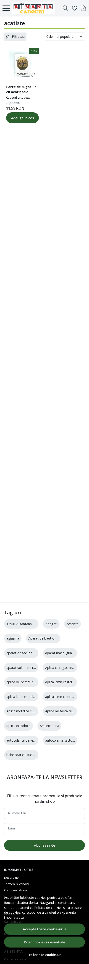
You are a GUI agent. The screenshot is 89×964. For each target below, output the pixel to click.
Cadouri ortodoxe (18, 97)
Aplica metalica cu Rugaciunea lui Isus (34, 711)
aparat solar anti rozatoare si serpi (32, 667)
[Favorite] (74, 8)
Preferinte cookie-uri (44, 955)
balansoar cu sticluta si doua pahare (33, 755)
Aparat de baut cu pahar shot (50, 638)
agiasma (12, 638)
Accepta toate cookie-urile (44, 929)
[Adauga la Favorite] (32, 75)
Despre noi (11, 877)
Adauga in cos (22, 118)
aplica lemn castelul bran (63, 682)
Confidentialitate (15, 890)
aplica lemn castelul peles (25, 696)
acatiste (72, 624)
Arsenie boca (49, 726)
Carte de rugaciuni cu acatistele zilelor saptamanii (21, 89)
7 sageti (51, 624)
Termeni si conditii (16, 884)
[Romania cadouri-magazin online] (34, 8)
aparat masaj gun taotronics (66, 653)
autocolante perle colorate (26, 740)
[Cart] (83, 8)
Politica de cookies (48, 907)
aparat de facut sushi (22, 653)
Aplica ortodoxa (18, 726)
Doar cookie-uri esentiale (44, 942)
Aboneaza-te (44, 845)
